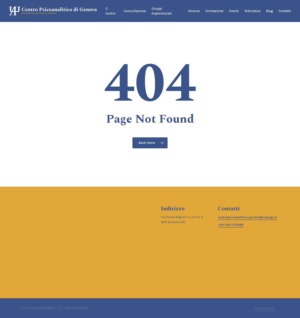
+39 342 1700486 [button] (231, 225)
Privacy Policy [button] (265, 308)
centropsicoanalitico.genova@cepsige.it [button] (247, 217)
